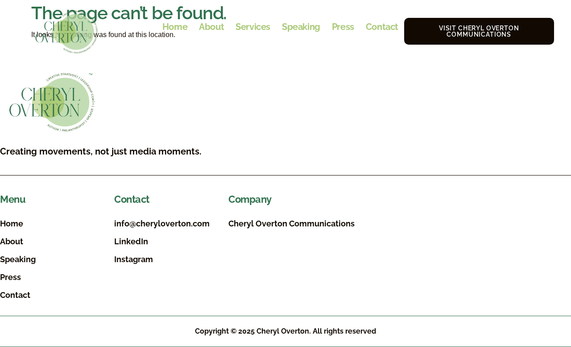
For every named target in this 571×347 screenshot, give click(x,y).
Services (253, 26)
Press (343, 26)
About (211, 26)
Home (174, 26)
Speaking (301, 26)
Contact (382, 26)
